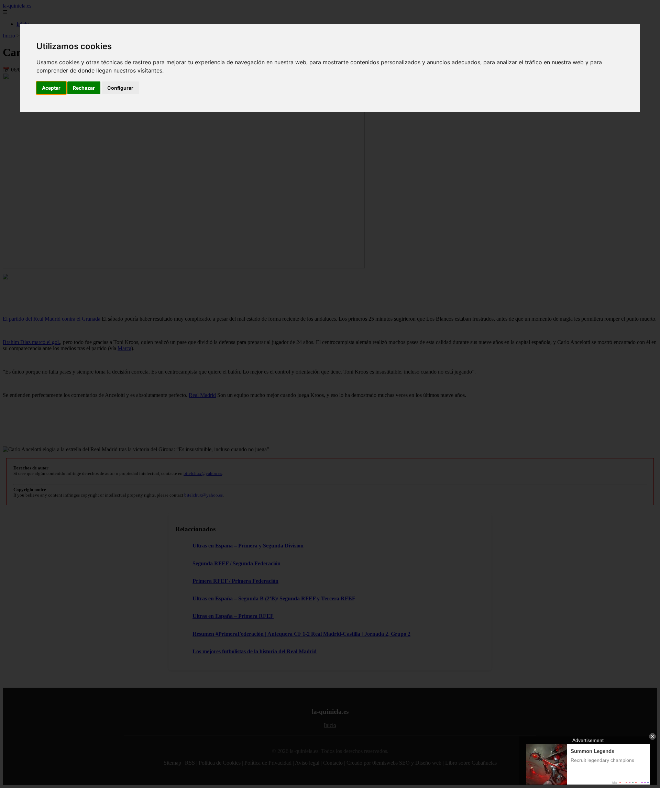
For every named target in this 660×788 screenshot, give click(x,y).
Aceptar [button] (51, 88)
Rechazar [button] (84, 88)
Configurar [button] (120, 88)
